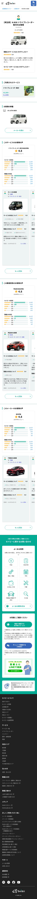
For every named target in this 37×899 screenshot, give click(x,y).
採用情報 (4, 877)
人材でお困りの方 (7, 794)
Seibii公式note (6, 808)
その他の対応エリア (7, 764)
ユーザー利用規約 (7, 816)
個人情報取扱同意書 (7, 841)
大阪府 (4, 761)
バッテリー (5, 734)
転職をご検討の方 (7, 786)
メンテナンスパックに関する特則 (11, 821)
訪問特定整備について (8, 855)
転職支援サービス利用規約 (9, 849)
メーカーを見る (18, 130)
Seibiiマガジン (6, 805)
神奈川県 (4, 756)
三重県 (11, 194)
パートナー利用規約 (7, 819)
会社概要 (4, 874)
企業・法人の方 (6, 772)
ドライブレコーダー (7, 731)
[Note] (3, 883)
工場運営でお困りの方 (8, 797)
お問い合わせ (6, 866)
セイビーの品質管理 (7, 720)
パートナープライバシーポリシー (11, 836)
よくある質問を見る (18, 606)
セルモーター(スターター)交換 (17, 337)
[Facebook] (13, 883)
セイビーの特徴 (6, 704)
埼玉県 (11, 335)
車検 (3, 739)
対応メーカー (6, 715)
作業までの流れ (6, 709)
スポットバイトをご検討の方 (10, 783)
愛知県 (4, 758)
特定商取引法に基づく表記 (9, 844)
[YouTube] (18, 883)
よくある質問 (6, 863)
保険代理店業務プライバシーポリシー (13, 839)
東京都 (4, 748)
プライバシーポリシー (8, 833)
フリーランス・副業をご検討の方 (11, 780)
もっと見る (6, 95)
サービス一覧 (6, 728)
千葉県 (11, 460)
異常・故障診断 (6, 736)
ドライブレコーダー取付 (15, 196)
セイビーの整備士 (7, 717)
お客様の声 (5, 707)
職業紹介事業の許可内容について (11, 852)
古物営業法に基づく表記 (9, 847)
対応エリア (5, 712)
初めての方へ (6, 701)
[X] (8, 883)
